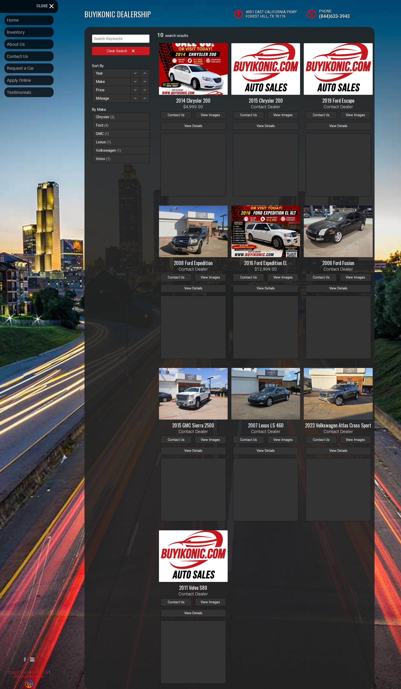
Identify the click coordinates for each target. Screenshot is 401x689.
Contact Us (40, 672)
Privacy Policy (18, 672)
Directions (21, 676)
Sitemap (38, 676)
